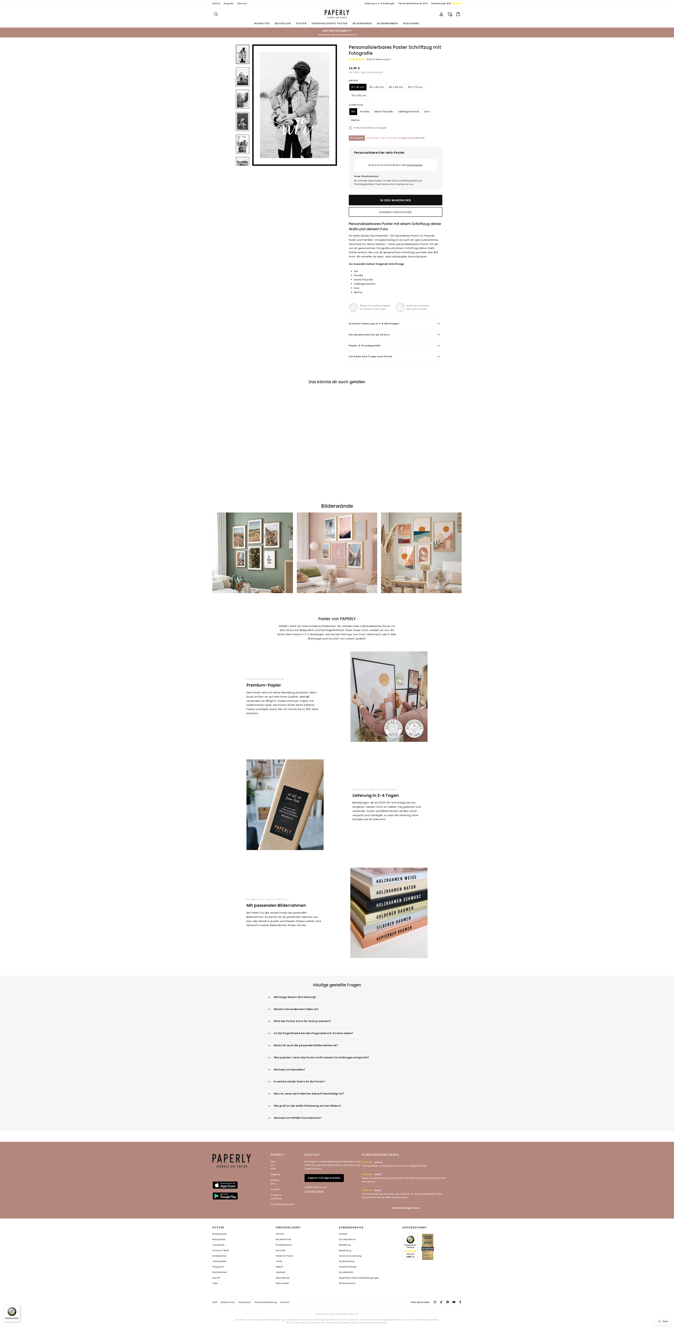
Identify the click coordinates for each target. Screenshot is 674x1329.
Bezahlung (345, 1250)
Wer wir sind (273, 1165)
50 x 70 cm (415, 87)
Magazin (229, 3)
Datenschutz (228, 1302)
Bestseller (283, 23)
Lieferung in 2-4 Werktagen (380, 3)
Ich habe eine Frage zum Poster (371, 356)
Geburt (279, 1266)
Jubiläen (281, 1272)
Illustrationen (219, 1272)
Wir (353, 111)
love (427, 111)
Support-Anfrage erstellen (324, 1177)
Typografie (218, 1244)
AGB (214, 1302)
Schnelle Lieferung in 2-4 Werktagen (374, 323)
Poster (301, 23)
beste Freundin (383, 111)
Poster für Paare (284, 1256)
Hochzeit (280, 1250)
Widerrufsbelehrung (266, 1302)
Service (216, 3)
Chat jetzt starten (314, 1191)
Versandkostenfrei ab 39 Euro (369, 334)
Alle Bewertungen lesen (406, 1207)
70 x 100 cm (358, 95)
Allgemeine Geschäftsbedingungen (359, 1277)
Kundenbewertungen (282, 1204)
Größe (353, 80)
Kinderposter (219, 1256)
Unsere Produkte (347, 1266)
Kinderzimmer (283, 1239)
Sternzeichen (283, 1277)
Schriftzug (356, 104)
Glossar (284, 1302)
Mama (355, 120)
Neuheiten (262, 23)
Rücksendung (347, 1261)
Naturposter (218, 1239)
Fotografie (218, 1266)
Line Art (216, 1277)
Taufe (279, 1261)
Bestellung (345, 1244)
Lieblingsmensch (408, 111)
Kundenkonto (346, 1272)
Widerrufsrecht (347, 1283)
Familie (364, 111)
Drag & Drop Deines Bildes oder (395, 165)
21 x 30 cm (358, 87)
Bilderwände (362, 23)
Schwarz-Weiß (220, 1250)
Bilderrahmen (387, 23)
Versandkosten (374, 72)
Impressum (244, 1302)
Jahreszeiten (219, 1261)
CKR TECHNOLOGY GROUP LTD (344, 1314)
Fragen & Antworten (276, 1196)
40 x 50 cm (396, 87)
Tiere (215, 1283)
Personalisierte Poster (329, 23)
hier (304, 925)
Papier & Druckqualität (365, 345)
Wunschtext (282, 1283)
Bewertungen (440, 3)
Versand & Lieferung (350, 1256)
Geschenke (411, 23)
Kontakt (275, 1189)
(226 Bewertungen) (378, 59)
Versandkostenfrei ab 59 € (413, 3)
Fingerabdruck (284, 1244)
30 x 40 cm (376, 87)
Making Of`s (275, 1181)
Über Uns (242, 3)
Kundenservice (347, 1239)
